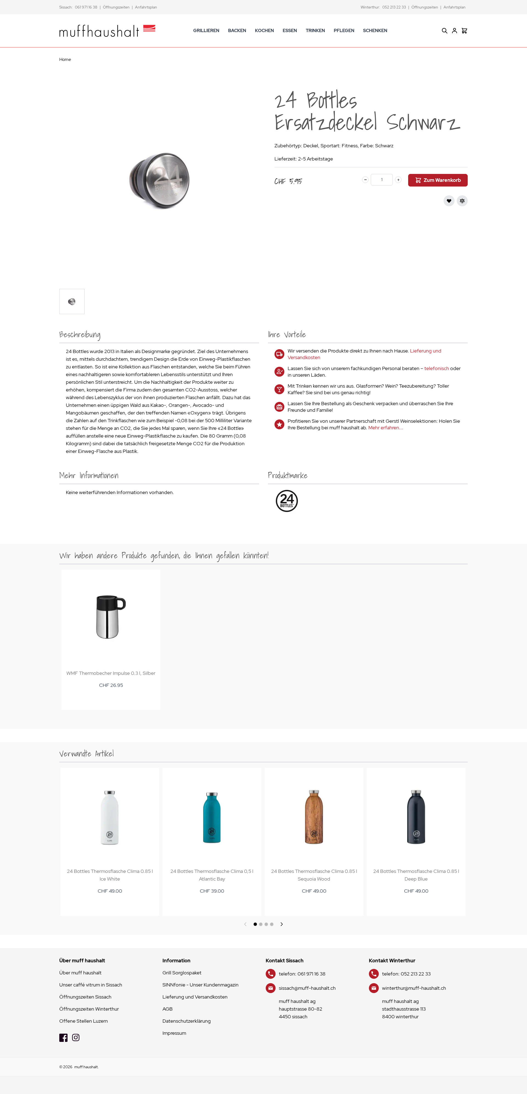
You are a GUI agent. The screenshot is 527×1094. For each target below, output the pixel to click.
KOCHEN (264, 30)
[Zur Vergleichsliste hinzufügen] (462, 200)
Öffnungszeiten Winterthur (89, 1009)
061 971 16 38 (86, 7)
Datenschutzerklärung (186, 1021)
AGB (167, 1009)
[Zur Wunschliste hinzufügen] (449, 200)
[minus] (365, 179)
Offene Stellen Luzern (83, 1021)
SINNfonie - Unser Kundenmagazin (200, 985)
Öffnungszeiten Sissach (85, 997)
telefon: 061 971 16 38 (302, 974)
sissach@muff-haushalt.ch (307, 988)
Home (65, 59)
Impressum (174, 1033)
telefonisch (436, 368)
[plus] (398, 179)
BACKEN (237, 30)
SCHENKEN (375, 30)
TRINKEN (315, 30)
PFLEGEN (344, 30)
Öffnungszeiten (116, 7)
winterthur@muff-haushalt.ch (414, 988)
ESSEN (290, 30)
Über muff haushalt (80, 972)
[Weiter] (281, 924)
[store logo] (107, 31)
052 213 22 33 (394, 7)
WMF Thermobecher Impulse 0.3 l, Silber (110, 673)
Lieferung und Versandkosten (195, 997)
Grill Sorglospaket (181, 972)
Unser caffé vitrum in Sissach (90, 985)
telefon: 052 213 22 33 (406, 974)
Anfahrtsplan (146, 7)
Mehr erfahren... (385, 427)
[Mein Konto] (454, 30)
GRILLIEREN (206, 30)
